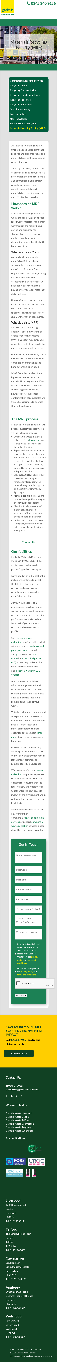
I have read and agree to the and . (28, 971)
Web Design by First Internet (41, 1356)
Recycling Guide (18, 85)
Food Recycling (18, 113)
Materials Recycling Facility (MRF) (28, 128)
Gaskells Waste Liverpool (19, 1113)
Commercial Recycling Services (26, 80)
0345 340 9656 (43, 3)
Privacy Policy (21, 1349)
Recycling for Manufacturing (25, 94)
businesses (35, 440)
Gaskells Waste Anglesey (18, 1127)
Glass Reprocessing (20, 109)
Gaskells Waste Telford (17, 1120)
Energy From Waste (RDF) (23, 123)
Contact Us (28, 542)
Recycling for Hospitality (23, 90)
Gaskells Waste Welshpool (19, 1130)
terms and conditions (26, 974)
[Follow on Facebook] (7, 1096)
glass (18, 654)
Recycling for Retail (20, 99)
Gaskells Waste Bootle (17, 1116)
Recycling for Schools (21, 104)
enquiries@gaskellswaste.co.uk (23, 1089)
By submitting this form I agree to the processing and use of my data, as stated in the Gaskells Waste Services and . (28, 953)
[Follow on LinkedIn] (11, 1096)
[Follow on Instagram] (21, 1096)
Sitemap (29, 1349)
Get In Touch (21, 995)
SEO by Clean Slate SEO (19, 1356)
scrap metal (24, 650)
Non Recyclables (18, 118)
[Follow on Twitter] (16, 1096)
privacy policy (27, 971)
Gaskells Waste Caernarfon (20, 1123)
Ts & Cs (12, 1349)
